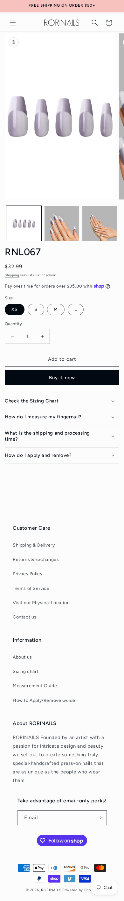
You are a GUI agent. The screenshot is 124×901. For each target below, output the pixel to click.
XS (14, 309)
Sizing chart (25, 671)
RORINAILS (51, 890)
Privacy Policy (27, 573)
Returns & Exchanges (36, 559)
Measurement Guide (35, 685)
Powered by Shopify (80, 890)
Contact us (25, 617)
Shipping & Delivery (34, 545)
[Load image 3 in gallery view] (99, 223)
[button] (13, 23)
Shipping (12, 275)
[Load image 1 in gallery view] (23, 223)
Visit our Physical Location (41, 602)
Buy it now (62, 378)
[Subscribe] (100, 817)
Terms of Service (31, 588)
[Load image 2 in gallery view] (62, 223)
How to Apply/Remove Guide (44, 700)
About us (22, 657)
